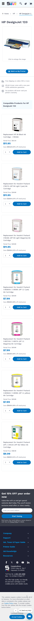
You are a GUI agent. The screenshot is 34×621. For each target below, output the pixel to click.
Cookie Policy (8, 603)
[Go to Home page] (11, 3)
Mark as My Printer (18, 71)
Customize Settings (17, 613)
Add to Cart (22, 152)
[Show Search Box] (21, 3)
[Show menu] (3, 3)
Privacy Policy (14, 522)
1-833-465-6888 (19, 574)
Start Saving (17, 516)
